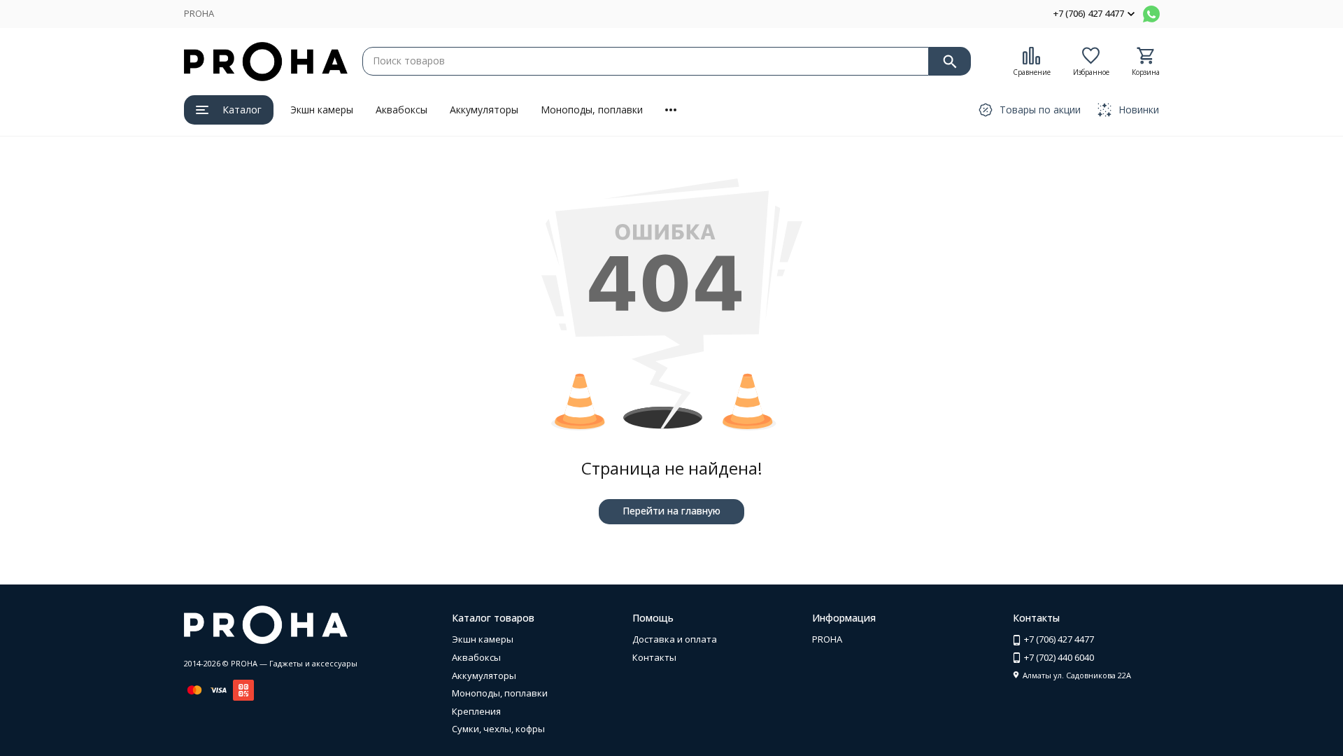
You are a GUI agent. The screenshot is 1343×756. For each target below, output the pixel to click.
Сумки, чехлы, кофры (498, 728)
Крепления (476, 711)
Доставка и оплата (674, 639)
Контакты (654, 657)
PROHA (199, 13)
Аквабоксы (401, 109)
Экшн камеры (321, 109)
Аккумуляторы (484, 109)
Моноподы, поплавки (592, 109)
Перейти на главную (671, 510)
